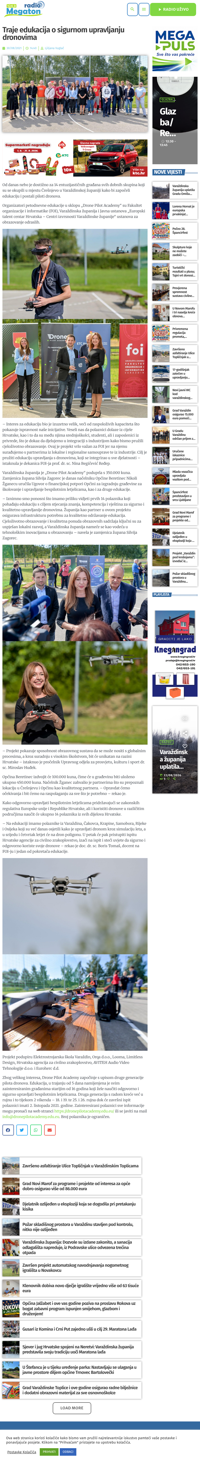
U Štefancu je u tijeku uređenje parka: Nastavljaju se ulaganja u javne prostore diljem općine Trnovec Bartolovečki (79, 1370)
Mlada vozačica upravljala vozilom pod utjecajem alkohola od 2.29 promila (183, 481)
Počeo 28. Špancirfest (180, 231)
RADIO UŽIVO (173, 9)
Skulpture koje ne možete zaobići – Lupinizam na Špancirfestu (182, 255)
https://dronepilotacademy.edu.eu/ (84, 1111)
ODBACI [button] (68, 1452)
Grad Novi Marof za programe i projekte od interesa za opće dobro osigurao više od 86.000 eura (76, 1186)
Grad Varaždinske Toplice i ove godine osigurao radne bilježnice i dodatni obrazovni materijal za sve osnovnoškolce (80, 1390)
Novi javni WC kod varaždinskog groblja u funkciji (183, 396)
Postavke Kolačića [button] (21, 1452)
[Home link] (24, 9)
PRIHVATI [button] (49, 1452)
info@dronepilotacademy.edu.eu (30, 1117)
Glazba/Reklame (168, 127)
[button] (8, 1130)
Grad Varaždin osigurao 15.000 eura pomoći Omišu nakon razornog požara (183, 418)
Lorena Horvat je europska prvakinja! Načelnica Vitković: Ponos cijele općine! (183, 216)
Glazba (167, 100)
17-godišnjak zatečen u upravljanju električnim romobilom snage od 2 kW (181, 379)
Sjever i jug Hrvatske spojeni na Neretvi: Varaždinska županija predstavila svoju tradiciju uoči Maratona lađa (78, 1349)
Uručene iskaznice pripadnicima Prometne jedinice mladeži (183, 459)
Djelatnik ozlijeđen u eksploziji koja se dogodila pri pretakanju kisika (79, 1206)
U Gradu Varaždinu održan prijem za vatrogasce (183, 436)
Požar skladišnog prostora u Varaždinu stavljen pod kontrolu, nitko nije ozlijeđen (77, 1227)
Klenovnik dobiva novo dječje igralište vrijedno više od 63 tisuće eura (80, 1288)
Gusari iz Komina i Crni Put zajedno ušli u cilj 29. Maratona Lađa (79, 1329)
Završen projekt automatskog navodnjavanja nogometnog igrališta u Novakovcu (75, 1268)
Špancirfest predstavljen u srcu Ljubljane (181, 496)
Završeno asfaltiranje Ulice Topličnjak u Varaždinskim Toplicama (80, 1166)
